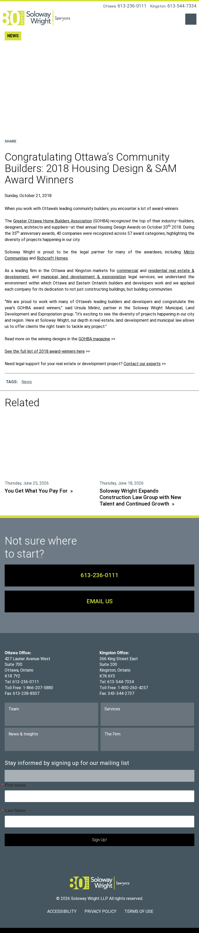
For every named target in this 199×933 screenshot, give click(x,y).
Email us (100, 601)
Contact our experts (142, 363)
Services (112, 708)
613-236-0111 (99, 575)
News (27, 381)
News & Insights (23, 734)
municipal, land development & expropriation (83, 276)
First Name (15, 785)
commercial (127, 270)
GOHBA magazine (94, 338)
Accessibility (61, 911)
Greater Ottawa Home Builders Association (52, 221)
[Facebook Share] (31, 140)
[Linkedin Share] (22, 140)
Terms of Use (138, 911)
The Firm (112, 734)
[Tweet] (39, 140)
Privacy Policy (100, 911)
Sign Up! (99, 839)
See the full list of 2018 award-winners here (45, 351)
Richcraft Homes (52, 258)
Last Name (15, 810)
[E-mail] (48, 140)
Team (14, 708)
